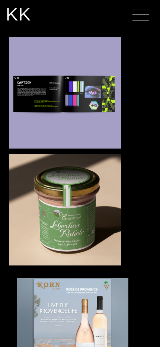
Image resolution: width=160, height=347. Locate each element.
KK (18, 14)
